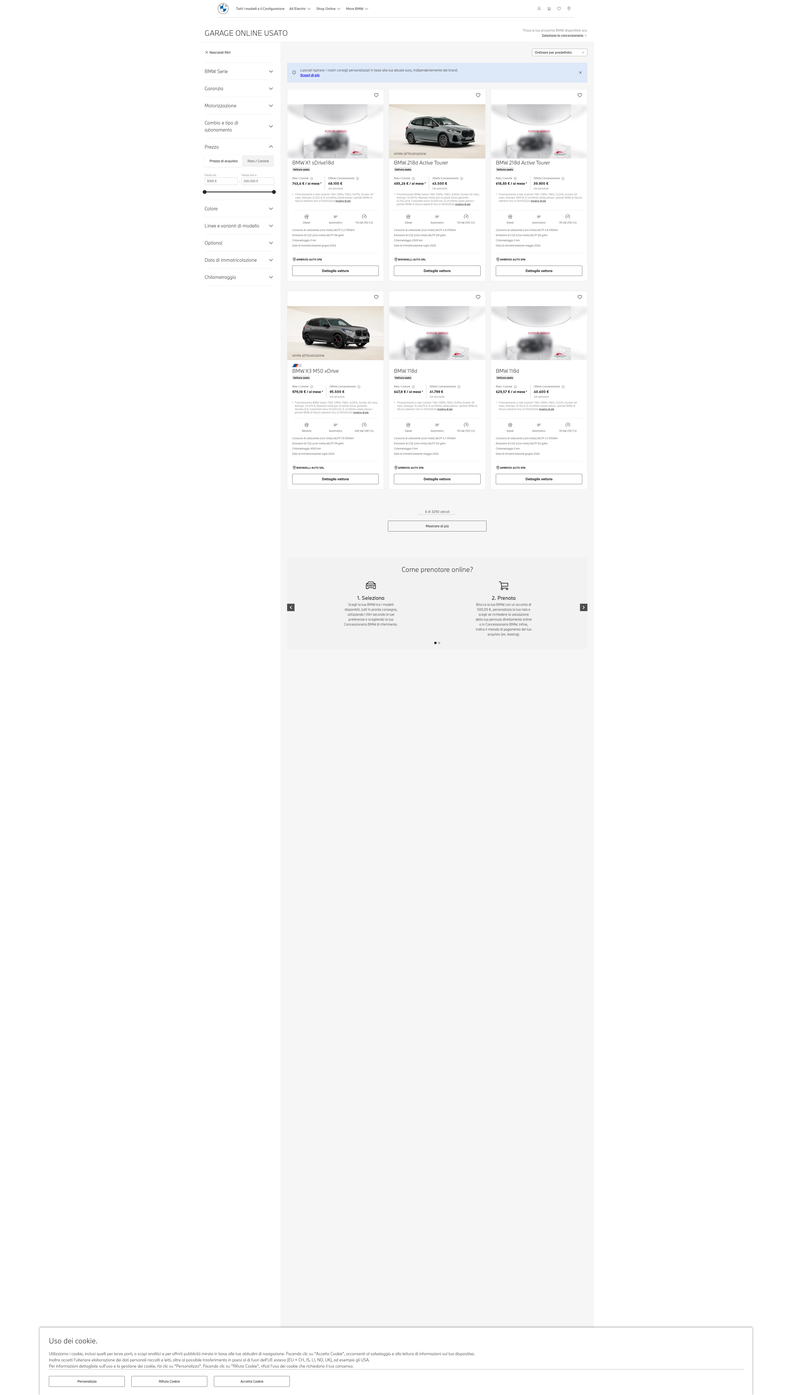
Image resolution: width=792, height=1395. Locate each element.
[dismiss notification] (580, 73)
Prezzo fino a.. (250, 175)
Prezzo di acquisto (224, 161)
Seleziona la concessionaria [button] (562, 35)
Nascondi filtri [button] (220, 52)
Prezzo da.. (211, 175)
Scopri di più (309, 75)
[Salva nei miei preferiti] (376, 95)
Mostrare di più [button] (437, 526)
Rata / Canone (258, 161)
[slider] (204, 192)
